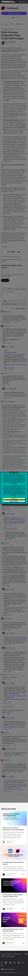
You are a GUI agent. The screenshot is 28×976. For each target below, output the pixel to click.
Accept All (14, 498)
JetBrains (13, 972)
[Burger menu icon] (26, 1)
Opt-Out (14, 495)
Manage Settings (14, 501)
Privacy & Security (6, 954)
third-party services (17, 492)
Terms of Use (20, 490)
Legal (2, 956)
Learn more (14, 483)
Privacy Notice (8, 490)
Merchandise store (8, 969)
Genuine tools (10, 956)
